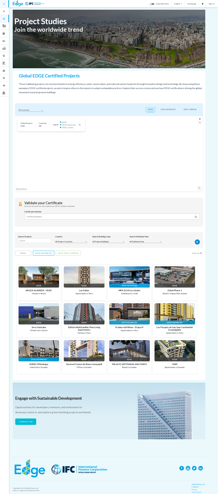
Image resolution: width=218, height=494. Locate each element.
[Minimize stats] (79, 124)
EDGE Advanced (43, 253)
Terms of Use (196, 492)
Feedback (195, 487)
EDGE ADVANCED (168, 109)
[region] (109, 153)
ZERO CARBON (190, 109)
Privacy (194, 489)
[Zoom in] (200, 119)
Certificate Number (33, 212)
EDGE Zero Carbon (68, 253)
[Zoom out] (200, 122)
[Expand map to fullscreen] (199, 188)
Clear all (196, 253)
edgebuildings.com (198, 484)
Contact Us (25, 422)
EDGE (150, 109)
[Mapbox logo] (21, 189)
